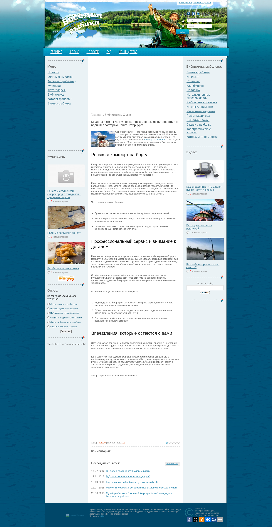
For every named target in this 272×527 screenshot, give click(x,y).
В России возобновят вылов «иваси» (128, 470)
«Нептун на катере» (154, 139)
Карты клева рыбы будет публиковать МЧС (132, 482)
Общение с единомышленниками (66, 318)
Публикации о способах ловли (64, 313)
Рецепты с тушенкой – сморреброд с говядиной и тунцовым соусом (64, 194)
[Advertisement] (66, 128)
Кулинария (55, 85)
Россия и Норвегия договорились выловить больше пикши (141, 487)
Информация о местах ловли (64, 308)
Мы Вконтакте (188, 13)
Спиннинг (193, 81)
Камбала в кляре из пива (63, 268)
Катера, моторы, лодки (202, 136)
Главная (56, 51)
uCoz (102, 516)
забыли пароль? (202, 2)
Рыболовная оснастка (202, 102)
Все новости (172, 463)
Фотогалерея (57, 90)
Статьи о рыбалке (199, 124)
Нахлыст (193, 76)
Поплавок (193, 90)
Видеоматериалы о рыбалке (63, 326)
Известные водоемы (201, 111)
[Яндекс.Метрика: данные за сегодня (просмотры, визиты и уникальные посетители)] (75, 515)
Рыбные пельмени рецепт (64, 232)
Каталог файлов (59, 99)
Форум (74, 51)
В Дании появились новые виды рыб (128, 476)
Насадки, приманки (200, 106)
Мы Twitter (198, 13)
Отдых (127, 114)
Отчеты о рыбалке (60, 76)
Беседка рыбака (80, 25)
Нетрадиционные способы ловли (198, 96)
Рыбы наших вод (198, 115)
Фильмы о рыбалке (61, 81)
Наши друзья (128, 51)
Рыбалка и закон (198, 120)
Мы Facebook (193, 13)
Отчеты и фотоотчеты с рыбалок (65, 322)
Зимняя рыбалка (59, 103)
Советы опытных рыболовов (63, 304)
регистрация (185, 2)
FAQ (109, 51)
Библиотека (56, 94)
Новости (93, 51)
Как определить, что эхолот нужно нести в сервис (204, 188)
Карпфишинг (195, 85)
